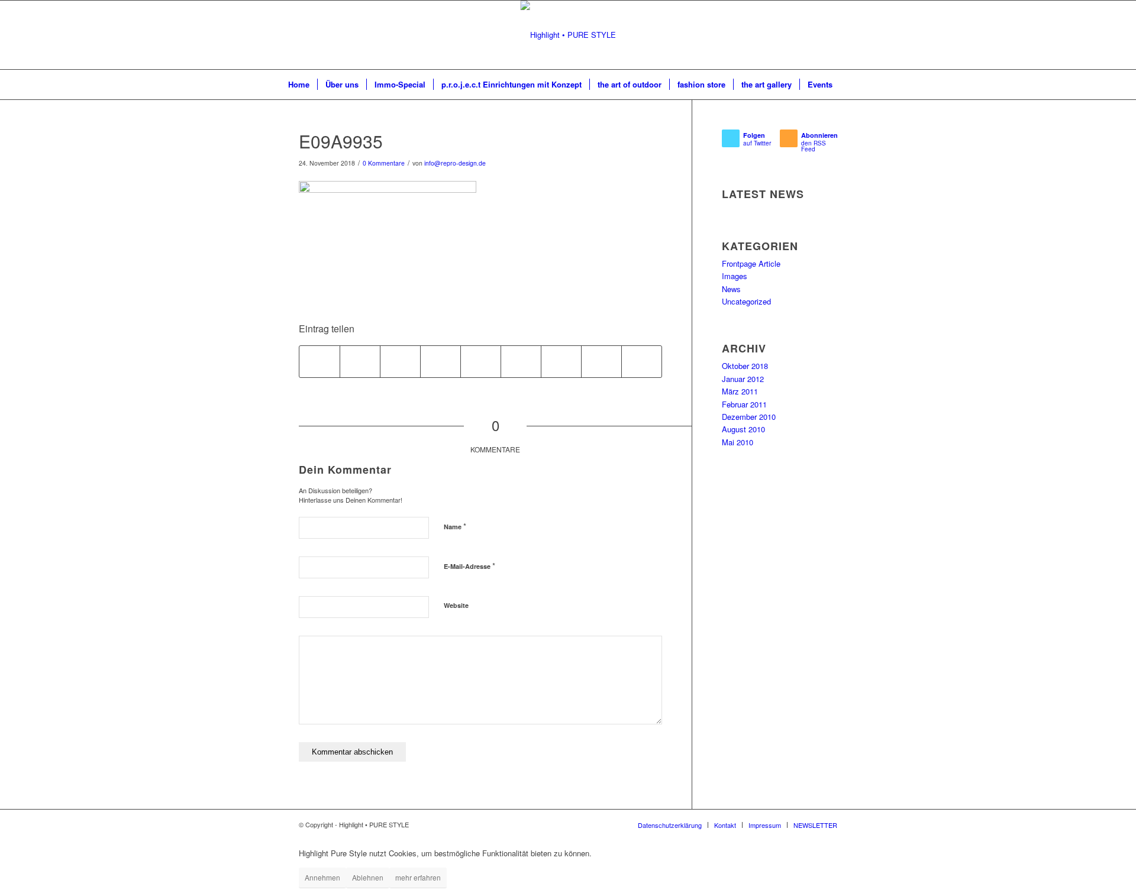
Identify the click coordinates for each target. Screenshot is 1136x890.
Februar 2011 (744, 404)
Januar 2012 (743, 378)
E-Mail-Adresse (469, 565)
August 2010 (743, 429)
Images (734, 275)
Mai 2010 (737, 442)
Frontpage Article (751, 263)
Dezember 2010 (749, 416)
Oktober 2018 (745, 365)
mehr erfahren (418, 877)
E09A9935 (341, 141)
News (731, 288)
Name (455, 526)
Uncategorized (746, 301)
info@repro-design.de (455, 162)
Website (456, 605)
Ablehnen (367, 877)
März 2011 (740, 391)
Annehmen (322, 877)
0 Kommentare (384, 162)
